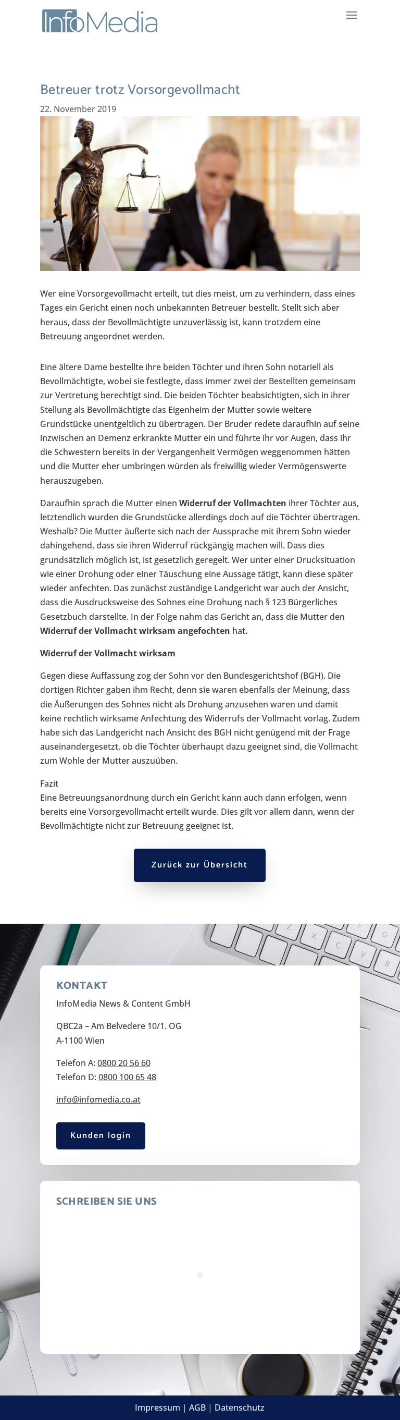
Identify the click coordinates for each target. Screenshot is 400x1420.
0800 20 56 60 (124, 1063)
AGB (197, 1407)
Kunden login (100, 1136)
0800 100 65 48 (127, 1077)
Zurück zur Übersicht (200, 865)
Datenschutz (240, 1407)
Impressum (157, 1407)
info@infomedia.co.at (98, 1099)
